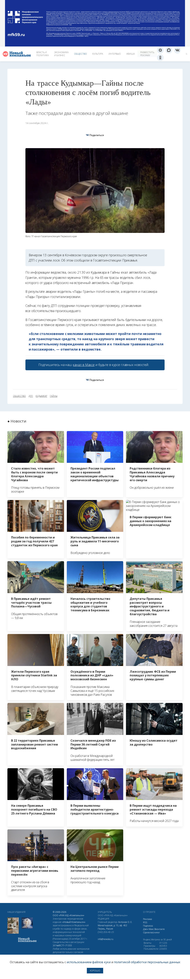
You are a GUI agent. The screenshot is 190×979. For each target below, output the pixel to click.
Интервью (115, 53)
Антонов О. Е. (125, 922)
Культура (97, 53)
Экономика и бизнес (61, 54)
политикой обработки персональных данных (147, 962)
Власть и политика (42, 54)
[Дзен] (160, 50)
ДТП (31, 396)
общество (19, 396)
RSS (145, 922)
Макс (151, 929)
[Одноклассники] (160, 57)
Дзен (145, 929)
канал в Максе (83, 364)
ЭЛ (62, 945)
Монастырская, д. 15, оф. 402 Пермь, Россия (112, 927)
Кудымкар (41, 396)
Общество (80, 53)
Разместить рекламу (147, 54)
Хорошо (95, 970)
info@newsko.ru (105, 939)
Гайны (53, 396)
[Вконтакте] (177, 50)
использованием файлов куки (89, 962)
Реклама (147, 919)
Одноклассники (151, 932)
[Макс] (169, 50)
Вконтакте (159, 929)
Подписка (148, 925)
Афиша (130, 53)
